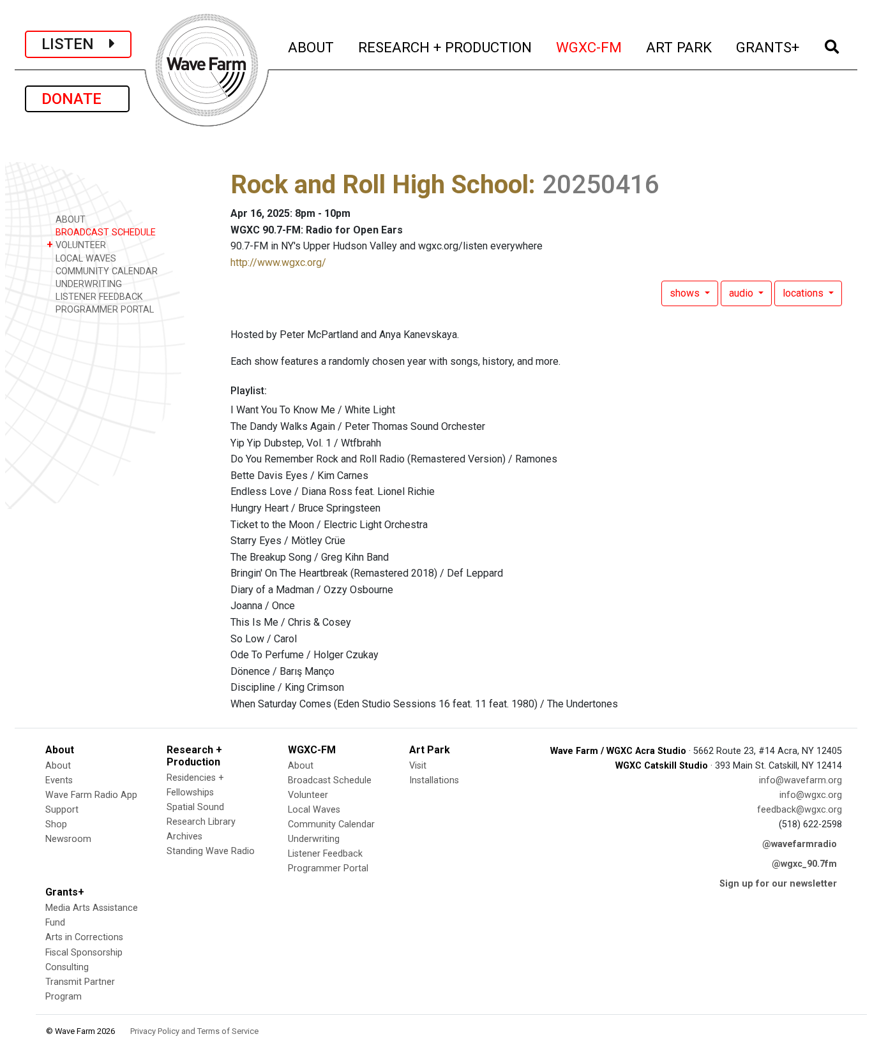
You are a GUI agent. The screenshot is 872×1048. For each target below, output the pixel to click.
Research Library (201, 821)
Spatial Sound (195, 807)
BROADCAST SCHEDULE (104, 232)
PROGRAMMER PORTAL (103, 309)
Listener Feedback (325, 853)
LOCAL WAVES (84, 258)
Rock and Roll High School (379, 185)
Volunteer (308, 795)
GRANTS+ (768, 46)
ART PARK (679, 46)
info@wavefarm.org (800, 780)
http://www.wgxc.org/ (278, 262)
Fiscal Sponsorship (84, 952)
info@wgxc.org (810, 795)
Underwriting (314, 839)
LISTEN (75, 44)
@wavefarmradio (799, 844)
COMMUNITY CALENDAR (105, 271)
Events (59, 780)
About (58, 765)
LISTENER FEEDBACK (98, 297)
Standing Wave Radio (211, 851)
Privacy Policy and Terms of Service (194, 1031)
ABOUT (311, 46)
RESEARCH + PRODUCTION (445, 46)
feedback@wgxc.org (799, 809)
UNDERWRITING (87, 284)
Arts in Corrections (84, 937)
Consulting (67, 967)
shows (686, 293)
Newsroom (68, 839)
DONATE (77, 99)
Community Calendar (331, 824)
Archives (184, 836)
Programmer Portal (328, 868)
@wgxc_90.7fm (804, 864)
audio (742, 293)
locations (804, 293)
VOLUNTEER (76, 245)
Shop (56, 824)
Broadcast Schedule (330, 780)
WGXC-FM (589, 46)
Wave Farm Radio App (91, 795)
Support (62, 809)
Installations (434, 780)
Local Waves (314, 809)
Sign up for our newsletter (778, 883)
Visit (417, 765)
